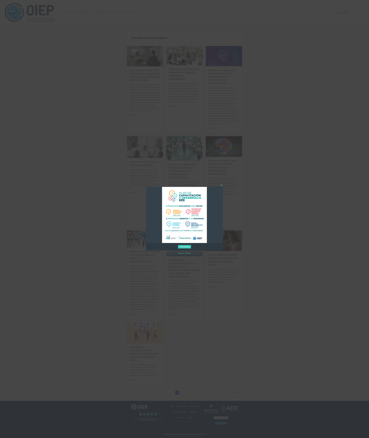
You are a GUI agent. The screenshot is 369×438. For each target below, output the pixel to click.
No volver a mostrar (184, 253)
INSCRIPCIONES (185, 247)
